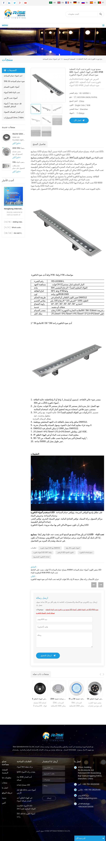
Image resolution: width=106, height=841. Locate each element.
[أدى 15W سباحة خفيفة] (77, 688)
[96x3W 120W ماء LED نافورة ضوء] (6, 137)
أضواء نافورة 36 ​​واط (73, 548)
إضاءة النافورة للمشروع (41, 557)
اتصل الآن (77, 120)
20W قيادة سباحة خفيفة (58, 699)
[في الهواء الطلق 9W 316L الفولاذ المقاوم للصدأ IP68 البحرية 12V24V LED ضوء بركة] (40, 688)
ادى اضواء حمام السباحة (51, 59)
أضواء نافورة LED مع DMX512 (50, 548)
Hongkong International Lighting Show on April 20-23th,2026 (13, 209)
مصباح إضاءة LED (23, 784)
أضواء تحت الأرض (10, 98)
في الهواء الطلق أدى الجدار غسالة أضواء (24, 799)
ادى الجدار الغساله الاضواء (14, 112)
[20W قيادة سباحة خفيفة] (58, 688)
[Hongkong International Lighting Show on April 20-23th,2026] (13, 196)
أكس (4, 802)
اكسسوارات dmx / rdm (14, 117)
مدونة (4, 797)
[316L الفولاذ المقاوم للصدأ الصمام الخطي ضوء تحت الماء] (6, 165)
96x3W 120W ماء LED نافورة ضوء (18, 134)
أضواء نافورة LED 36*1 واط (42, 552)
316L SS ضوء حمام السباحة (14, 81)
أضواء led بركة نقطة (25, 766)
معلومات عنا (6, 777)
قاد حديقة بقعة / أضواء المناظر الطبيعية (12, 105)
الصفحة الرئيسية (69, 59)
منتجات (4, 782)
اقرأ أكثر (15, 143)
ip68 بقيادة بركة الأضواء (26, 771)
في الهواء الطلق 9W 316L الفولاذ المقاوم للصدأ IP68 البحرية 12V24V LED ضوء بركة (40, 699)
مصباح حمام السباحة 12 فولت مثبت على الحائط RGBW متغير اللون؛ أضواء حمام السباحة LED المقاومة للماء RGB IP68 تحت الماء (66, 571)
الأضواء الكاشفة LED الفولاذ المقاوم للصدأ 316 (26, 807)
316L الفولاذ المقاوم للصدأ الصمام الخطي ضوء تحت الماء (18, 162)
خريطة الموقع (7, 792)
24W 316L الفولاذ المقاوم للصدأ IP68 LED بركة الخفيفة (18, 148)
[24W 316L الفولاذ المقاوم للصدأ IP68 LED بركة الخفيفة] (6, 151)
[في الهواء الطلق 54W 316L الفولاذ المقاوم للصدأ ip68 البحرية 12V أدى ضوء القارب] (95, 688)
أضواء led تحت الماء (12, 92)
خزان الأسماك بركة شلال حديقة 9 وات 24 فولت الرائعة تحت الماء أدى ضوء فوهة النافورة (65, 579)
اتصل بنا (5, 787)
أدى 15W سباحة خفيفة (77, 699)
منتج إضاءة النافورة (86, 552)
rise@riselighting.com (87, 798)
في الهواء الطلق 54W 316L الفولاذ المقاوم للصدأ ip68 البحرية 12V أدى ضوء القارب (95, 699)
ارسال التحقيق (46, 655)
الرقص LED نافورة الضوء (65, 552)
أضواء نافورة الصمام (11, 86)
